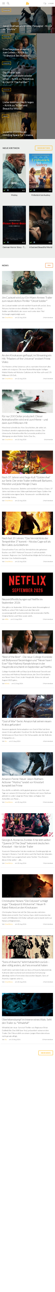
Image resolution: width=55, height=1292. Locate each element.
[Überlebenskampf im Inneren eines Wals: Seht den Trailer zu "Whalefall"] (27, 1005)
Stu (6, 741)
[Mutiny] (14, 171)
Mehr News (46, 1053)
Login (51, 3)
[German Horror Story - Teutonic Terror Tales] (14, 223)
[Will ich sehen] (8, 190)
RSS (49, 265)
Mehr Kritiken (43, 148)
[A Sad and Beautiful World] (40, 223)
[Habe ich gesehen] (4, 190)
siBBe (7, 619)
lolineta (7, 683)
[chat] (45, 3)
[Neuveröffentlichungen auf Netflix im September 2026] (27, 585)
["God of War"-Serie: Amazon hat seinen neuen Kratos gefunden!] (27, 707)
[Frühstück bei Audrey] (40, 171)
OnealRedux (9, 317)
